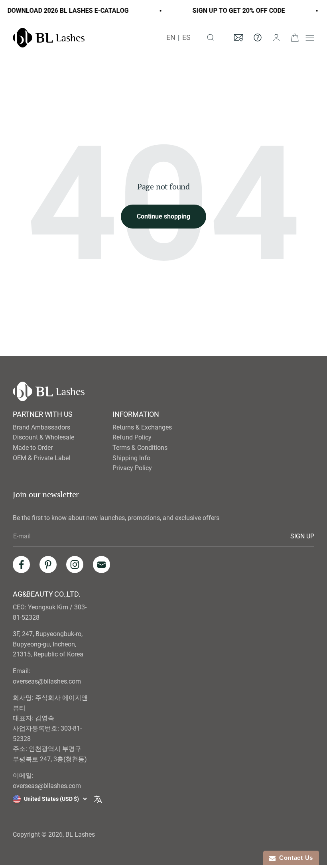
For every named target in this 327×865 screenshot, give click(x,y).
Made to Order (33, 447)
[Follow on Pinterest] (48, 564)
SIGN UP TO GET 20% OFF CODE (235, 10)
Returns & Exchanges (142, 427)
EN (170, 37)
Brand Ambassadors (41, 427)
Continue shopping (163, 216)
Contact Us (294, 857)
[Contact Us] (257, 37)
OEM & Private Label (41, 458)
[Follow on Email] (101, 564)
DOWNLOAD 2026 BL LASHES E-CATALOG (65, 10)
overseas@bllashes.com (47, 681)
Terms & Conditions (139, 447)
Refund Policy (132, 437)
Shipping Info (131, 458)
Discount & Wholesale (43, 437)
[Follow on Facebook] (21, 564)
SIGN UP (302, 536)
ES (186, 37)
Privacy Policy (132, 468)
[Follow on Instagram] (74, 564)
